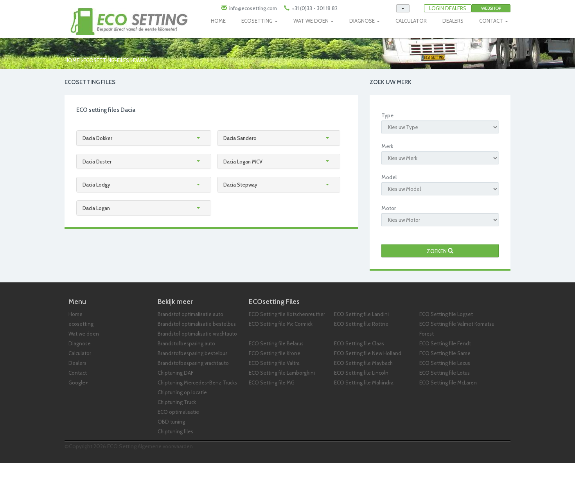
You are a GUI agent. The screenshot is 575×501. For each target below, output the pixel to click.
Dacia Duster (97, 161)
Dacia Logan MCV (242, 161)
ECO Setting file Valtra (274, 363)
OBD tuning (171, 421)
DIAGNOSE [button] (362, 21)
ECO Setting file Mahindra (364, 382)
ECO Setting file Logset (446, 314)
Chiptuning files (175, 431)
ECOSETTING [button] (257, 21)
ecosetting (80, 324)
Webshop (491, 8)
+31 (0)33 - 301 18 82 (314, 8)
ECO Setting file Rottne (361, 324)
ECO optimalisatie (178, 412)
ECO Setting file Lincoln (361, 373)
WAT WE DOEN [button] (311, 21)
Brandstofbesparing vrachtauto (193, 363)
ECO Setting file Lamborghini (282, 373)
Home (72, 60)
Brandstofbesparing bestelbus (193, 353)
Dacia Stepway (240, 184)
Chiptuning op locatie (182, 392)
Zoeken (437, 251)
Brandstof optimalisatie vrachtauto (197, 333)
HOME (218, 21)
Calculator (79, 353)
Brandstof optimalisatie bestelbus (197, 324)
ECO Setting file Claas (359, 343)
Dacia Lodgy (96, 184)
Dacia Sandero (240, 138)
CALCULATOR (411, 21)
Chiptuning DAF (176, 373)
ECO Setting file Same (445, 353)
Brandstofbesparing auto (186, 343)
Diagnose (79, 343)
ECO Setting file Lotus (444, 373)
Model (389, 177)
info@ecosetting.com (253, 8)
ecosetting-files (106, 60)
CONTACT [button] (491, 21)
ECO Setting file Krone (274, 353)
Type (387, 115)
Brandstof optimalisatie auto (190, 314)
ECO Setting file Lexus (444, 363)
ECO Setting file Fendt (445, 343)
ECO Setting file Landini (361, 314)
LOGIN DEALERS (447, 8)
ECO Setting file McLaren (448, 382)
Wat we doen (83, 333)
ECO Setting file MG (272, 382)
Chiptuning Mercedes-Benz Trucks (197, 382)
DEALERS (453, 21)
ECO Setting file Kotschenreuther (287, 314)
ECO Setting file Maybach (363, 363)
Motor (388, 208)
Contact (77, 373)
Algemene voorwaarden (165, 446)
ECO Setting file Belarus (276, 343)
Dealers (77, 363)
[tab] (144, 138)
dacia (140, 60)
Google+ (78, 382)
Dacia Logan (96, 208)
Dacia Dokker (97, 138)
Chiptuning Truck (177, 402)
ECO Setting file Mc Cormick (281, 324)
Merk (387, 146)
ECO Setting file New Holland (367, 353)
